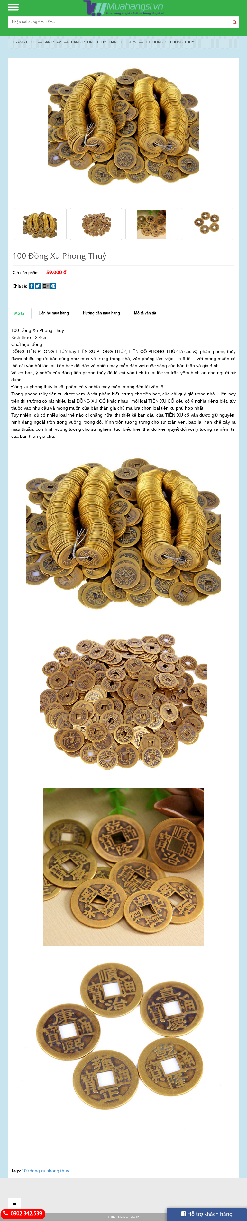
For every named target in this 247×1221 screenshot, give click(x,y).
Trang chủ (23, 42)
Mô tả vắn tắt (145, 313)
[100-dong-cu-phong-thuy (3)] (151, 224)
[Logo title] (123, 8)
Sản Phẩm (52, 42)
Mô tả (19, 314)
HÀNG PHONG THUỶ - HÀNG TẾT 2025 (103, 42)
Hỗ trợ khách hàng (210, 1214)
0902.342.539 (25, 1214)
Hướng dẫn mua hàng (101, 313)
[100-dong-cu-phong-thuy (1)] (40, 224)
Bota (135, 1216)
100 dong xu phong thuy (45, 1171)
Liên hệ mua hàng (54, 313)
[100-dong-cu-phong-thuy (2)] (96, 224)
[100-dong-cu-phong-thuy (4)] (207, 224)
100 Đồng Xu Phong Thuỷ (170, 42)
